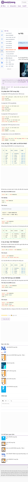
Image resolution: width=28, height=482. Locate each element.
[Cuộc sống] (2, 62)
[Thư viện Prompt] (2, 35)
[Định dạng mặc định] (11, 401)
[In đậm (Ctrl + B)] (6, 401)
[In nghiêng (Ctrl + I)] (8, 401)
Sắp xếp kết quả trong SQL (11, 55)
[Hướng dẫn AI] (2, 39)
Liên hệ (23, 470)
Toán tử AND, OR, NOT (11, 37)
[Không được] (1, 315)
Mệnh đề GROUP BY (10, 51)
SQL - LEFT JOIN (9, 66)
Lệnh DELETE (9, 45)
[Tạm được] (3, 315)
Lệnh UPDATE (9, 43)
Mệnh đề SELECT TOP (11, 49)
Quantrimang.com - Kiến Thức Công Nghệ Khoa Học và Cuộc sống (9, 2)
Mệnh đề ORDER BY (10, 39)
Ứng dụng (20, 470)
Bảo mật (11, 470)
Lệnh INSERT (9, 41)
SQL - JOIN (8, 62)
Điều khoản (7, 470)
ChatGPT (24, 6)
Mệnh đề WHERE (9, 35)
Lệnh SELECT (9, 33)
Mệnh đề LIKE (9, 47)
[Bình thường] (4, 315)
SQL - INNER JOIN (10, 64)
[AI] (2, 31)
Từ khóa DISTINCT (10, 53)
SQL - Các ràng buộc (10, 60)
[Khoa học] (2, 66)
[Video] (2, 59)
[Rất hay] (6, 315)
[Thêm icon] (3, 401)
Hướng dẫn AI (13, 6)
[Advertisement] (9, 78)
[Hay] (5, 315)
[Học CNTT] (2, 51)
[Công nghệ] (2, 47)
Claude (19, 6)
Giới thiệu (2, 470)
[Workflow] (2, 43)
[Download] (2, 55)
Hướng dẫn (15, 470)
